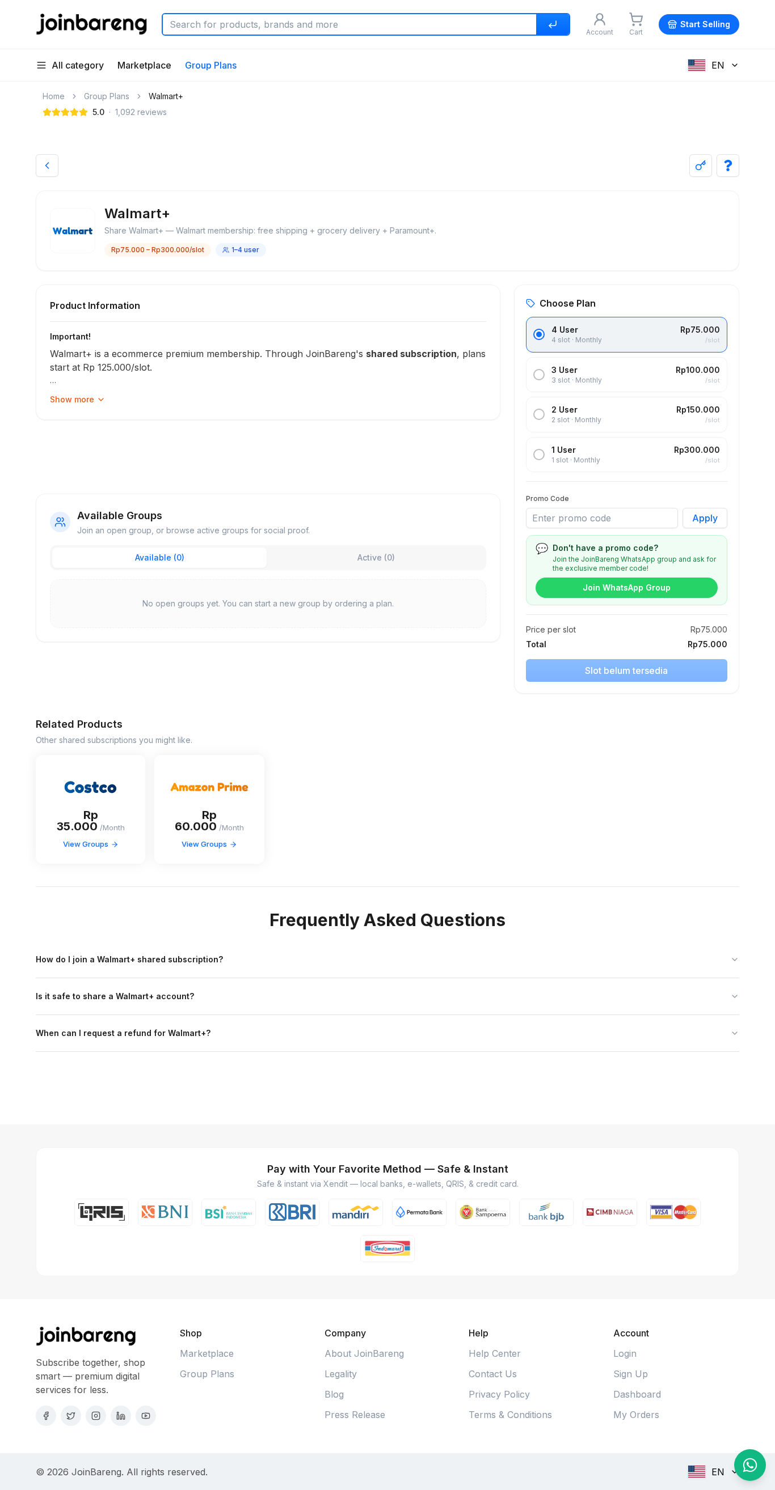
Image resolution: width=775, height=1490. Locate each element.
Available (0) (159, 557)
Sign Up (630, 1373)
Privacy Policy (499, 1394)
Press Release (355, 1414)
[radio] (539, 334)
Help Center (495, 1353)
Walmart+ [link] (166, 96)
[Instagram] (96, 1416)
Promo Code (547, 498)
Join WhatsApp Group (627, 587)
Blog (334, 1394)
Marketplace (144, 65)
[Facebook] (46, 1416)
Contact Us (493, 1373)
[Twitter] (71, 1416)
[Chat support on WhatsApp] (750, 1465)
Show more (72, 399)
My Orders (636, 1414)
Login (625, 1353)
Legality (341, 1373)
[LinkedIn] (121, 1416)
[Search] (552, 24)
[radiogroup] (626, 394)
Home (54, 96)
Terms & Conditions (510, 1414)
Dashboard (637, 1394)
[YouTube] (146, 1416)
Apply (705, 518)
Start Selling (705, 24)
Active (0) (376, 557)
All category (78, 65)
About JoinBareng (364, 1353)
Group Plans (211, 65)
